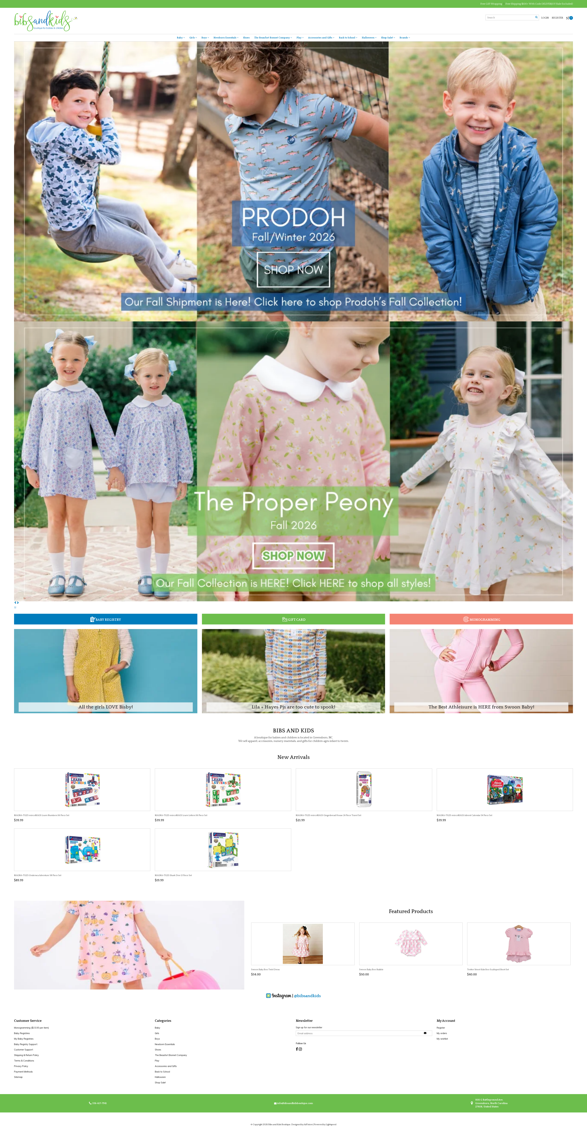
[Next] (18, 602)
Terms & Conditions (24, 1060)
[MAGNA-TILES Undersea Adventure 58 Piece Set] (82, 849)
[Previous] (15, 602)
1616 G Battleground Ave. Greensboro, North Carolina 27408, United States (491, 1103)
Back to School (347, 37)
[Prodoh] (293, 461)
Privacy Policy (21, 1066)
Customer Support (23, 1049)
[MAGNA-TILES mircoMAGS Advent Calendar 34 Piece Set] (505, 789)
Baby (180, 37)
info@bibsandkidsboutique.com (295, 1103)
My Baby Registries (23, 1038)
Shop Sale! (387, 37)
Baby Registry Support (25, 1044)
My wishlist (442, 1038)
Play (299, 37)
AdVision (308, 1124)
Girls (192, 37)
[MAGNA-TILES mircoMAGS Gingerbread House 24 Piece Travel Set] (364, 789)
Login (545, 17)
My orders (442, 1033)
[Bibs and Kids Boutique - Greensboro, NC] (46, 20)
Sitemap (18, 1077)
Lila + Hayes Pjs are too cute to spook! (293, 707)
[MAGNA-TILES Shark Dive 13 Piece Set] (223, 849)
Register (557, 17)
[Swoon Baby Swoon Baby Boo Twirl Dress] (303, 943)
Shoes (246, 37)
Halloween (368, 37)
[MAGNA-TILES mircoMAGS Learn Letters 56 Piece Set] (223, 789)
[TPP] (293, 181)
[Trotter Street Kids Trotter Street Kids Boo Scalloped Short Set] (519, 943)
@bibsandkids (307, 996)
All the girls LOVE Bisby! (105, 707)
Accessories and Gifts (320, 37)
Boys (204, 37)
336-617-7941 (99, 1103)
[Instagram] (300, 1049)
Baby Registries (22, 1033)
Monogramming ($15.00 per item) (31, 1027)
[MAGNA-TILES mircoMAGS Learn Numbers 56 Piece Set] (82, 789)
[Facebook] (297, 1049)
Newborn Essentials (225, 37)
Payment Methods (23, 1071)
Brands (404, 37)
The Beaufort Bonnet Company (272, 37)
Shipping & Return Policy (26, 1055)
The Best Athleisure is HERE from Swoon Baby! (481, 707)
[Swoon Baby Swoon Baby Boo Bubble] (411, 943)
